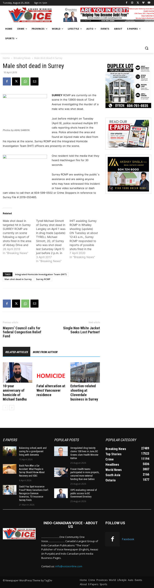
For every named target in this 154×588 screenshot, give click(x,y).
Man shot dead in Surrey (18, 279)
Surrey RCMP (43, 279)
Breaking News (22, 58)
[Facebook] (126, 3)
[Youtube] (149, 3)
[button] (146, 48)
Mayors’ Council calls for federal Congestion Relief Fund (22, 332)
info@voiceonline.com (68, 566)
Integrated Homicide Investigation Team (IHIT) (41, 274)
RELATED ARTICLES (16, 352)
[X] (138, 3)
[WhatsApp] (25, 81)
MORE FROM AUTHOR (45, 352)
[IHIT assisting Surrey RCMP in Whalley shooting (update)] (86, 239)
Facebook (128, 539)
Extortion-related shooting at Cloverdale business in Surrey (84, 392)
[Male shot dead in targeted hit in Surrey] (19, 237)
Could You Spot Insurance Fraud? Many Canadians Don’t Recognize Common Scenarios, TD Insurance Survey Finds (33, 493)
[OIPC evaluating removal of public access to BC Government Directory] (61, 493)
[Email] (34, 81)
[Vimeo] (143, 3)
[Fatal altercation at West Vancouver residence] (51, 372)
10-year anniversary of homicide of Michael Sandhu (15, 392)
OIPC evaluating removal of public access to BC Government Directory (83, 493)
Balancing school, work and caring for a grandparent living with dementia (33, 451)
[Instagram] (132, 3)
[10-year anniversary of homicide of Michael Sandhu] (17, 372)
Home (6, 58)
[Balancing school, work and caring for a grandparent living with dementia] (9, 451)
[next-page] (11, 407)
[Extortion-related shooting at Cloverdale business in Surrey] (85, 372)
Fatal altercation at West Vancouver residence (50, 390)
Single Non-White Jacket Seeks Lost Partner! (81, 330)
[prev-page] (5, 407)
